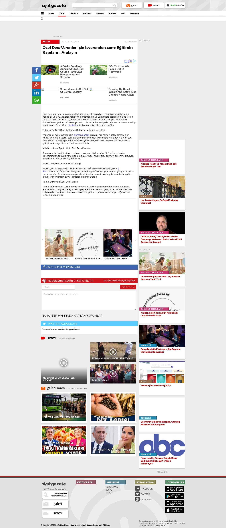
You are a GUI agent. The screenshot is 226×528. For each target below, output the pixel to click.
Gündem (87, 13)
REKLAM (106, 525)
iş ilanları (74, 125)
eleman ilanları (81, 135)
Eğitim (62, 13)
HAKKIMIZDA (111, 487)
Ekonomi (74, 13)
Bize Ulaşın (75, 525)
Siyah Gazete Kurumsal (91, 525)
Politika (112, 13)
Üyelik (59, 494)
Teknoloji (134, 13)
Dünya (51, 13)
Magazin (100, 13)
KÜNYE (108, 490)
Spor (123, 13)
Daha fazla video (68, 338)
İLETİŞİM (109, 493)
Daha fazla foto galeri (78, 388)
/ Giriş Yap (177, 5)
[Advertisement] (119, 30)
